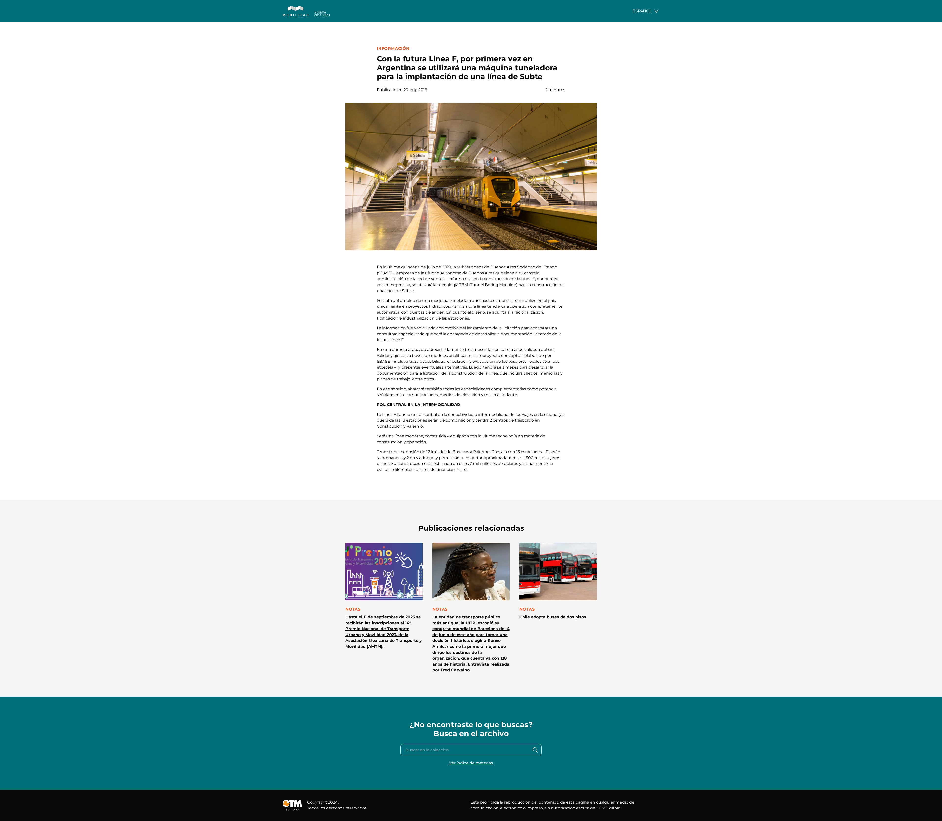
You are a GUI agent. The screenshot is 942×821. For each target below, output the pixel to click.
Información (393, 48)
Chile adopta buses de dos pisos (552, 617)
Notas (353, 609)
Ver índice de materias (471, 763)
